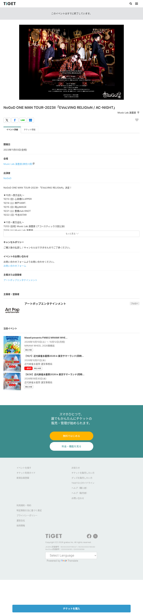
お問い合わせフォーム (14, 265)
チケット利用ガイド (26, 473)
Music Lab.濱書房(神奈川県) (18, 164)
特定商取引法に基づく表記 (29, 510)
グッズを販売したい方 (82, 478)
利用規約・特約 (24, 505)
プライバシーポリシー (27, 515)
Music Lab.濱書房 (127, 112)
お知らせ (76, 468)
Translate (73, 560)
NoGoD (7, 178)
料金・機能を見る (71, 446)
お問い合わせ (78, 498)
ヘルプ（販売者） (80, 493)
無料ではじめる (71, 435)
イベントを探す (24, 468)
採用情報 (21, 525)
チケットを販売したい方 (83, 473)
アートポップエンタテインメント (20, 280)
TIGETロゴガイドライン (83, 483)
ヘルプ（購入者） (80, 488)
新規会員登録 (23, 478)
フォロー (134, 303)
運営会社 (21, 520)
